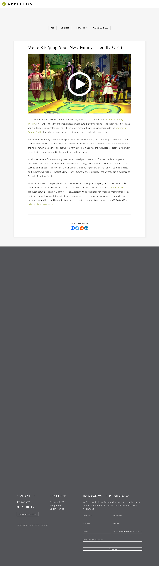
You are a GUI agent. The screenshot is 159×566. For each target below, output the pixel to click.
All (52, 28)
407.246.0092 (24, 502)
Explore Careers (28, 514)
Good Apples (100, 28)
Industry (81, 28)
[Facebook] (73, 228)
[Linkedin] (86, 228)
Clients (65, 28)
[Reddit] (82, 228)
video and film (117, 187)
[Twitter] (77, 228)
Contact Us (26, 496)
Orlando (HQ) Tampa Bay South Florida (57, 505)
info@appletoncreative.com (41, 204)
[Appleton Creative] (17, 3)
